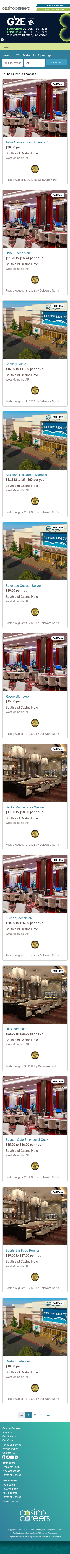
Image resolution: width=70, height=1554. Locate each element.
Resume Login (10, 1489)
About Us (7, 1432)
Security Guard (16, 364)
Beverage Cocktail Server (23, 585)
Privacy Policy (10, 1448)
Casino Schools (10, 1501)
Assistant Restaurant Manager (26, 474)
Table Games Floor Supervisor (27, 142)
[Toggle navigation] (6, 46)
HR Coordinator (16, 1028)
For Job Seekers (55, 9)
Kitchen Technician (19, 918)
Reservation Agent (18, 696)
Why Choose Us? (11, 1471)
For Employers (56, 5)
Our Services (9, 1436)
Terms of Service (11, 1444)
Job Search (8, 1484)
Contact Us (8, 1453)
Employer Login (11, 1467)
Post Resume (9, 1492)
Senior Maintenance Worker (25, 807)
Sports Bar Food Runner (22, 1250)
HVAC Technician (18, 253)
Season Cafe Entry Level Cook (27, 1139)
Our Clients (8, 1440)
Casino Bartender (18, 1361)
